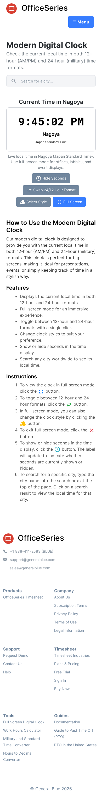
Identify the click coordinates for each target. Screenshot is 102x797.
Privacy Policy (66, 613)
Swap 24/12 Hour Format (51, 190)
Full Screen (69, 202)
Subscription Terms (70, 605)
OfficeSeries (43, 7)
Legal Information (69, 630)
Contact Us (12, 663)
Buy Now (62, 688)
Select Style (33, 202)
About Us (62, 597)
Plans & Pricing (67, 663)
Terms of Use (65, 622)
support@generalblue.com (32, 559)
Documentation (67, 722)
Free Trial (62, 672)
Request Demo (15, 655)
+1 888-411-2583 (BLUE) (31, 551)
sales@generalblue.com (30, 568)
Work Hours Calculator (22, 730)
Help (7, 672)
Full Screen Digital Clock (23, 722)
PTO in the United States (75, 745)
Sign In (60, 680)
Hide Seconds (51, 178)
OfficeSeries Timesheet (23, 597)
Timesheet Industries (72, 655)
